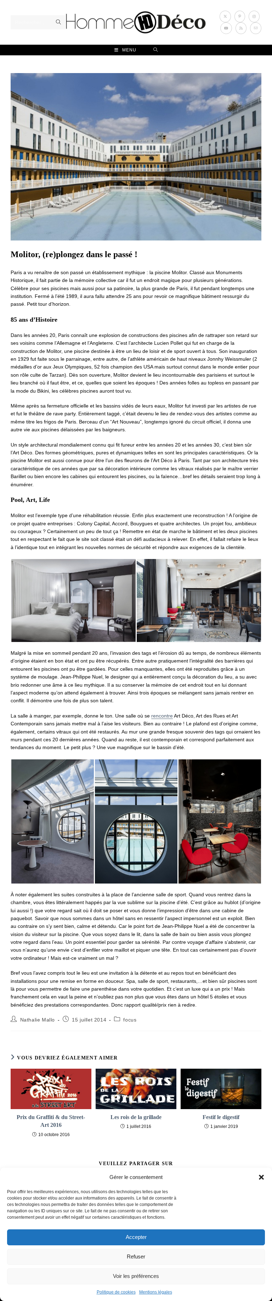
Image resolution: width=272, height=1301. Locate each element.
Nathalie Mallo (37, 1020)
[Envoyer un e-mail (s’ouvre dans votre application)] (255, 28)
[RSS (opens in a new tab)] (241, 28)
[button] (261, 1177)
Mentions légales (155, 1292)
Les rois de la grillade (136, 1117)
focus (129, 1020)
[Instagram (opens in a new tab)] (254, 16)
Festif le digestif (221, 1117)
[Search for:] (156, 50)
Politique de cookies (116, 1292)
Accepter (136, 1237)
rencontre (162, 716)
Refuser (136, 1256)
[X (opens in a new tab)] (225, 16)
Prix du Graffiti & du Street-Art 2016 (51, 1121)
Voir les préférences (136, 1276)
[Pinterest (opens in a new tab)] (239, 16)
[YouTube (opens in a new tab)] (226, 28)
